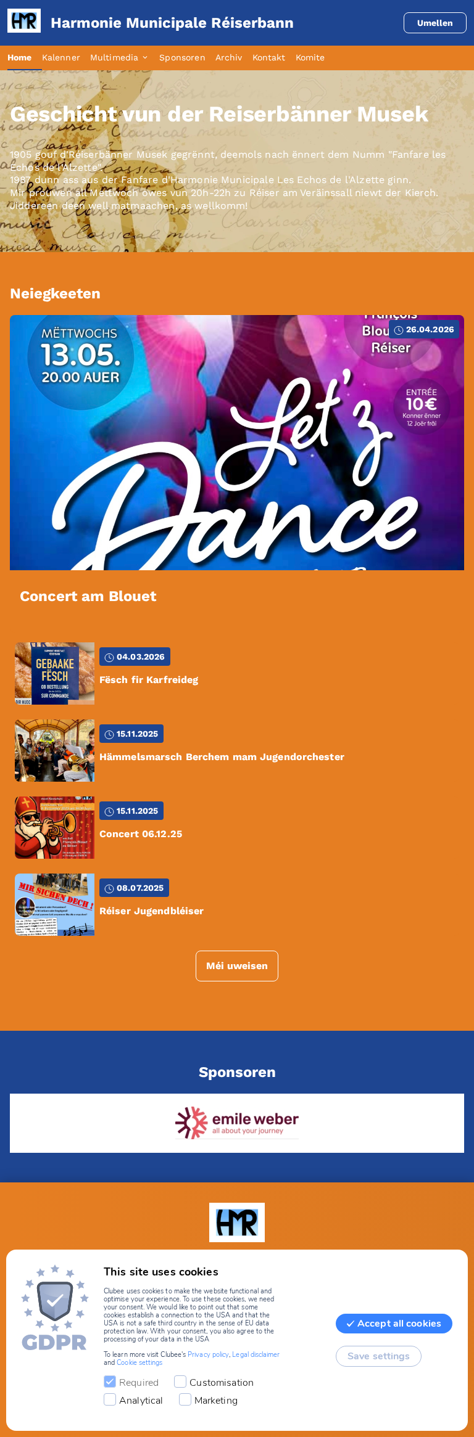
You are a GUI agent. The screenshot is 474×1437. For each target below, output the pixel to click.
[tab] (24, 58)
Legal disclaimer (256, 1354)
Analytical (141, 1400)
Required (139, 1383)
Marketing (216, 1400)
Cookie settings (139, 1362)
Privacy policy (208, 1354)
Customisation (221, 1383)
